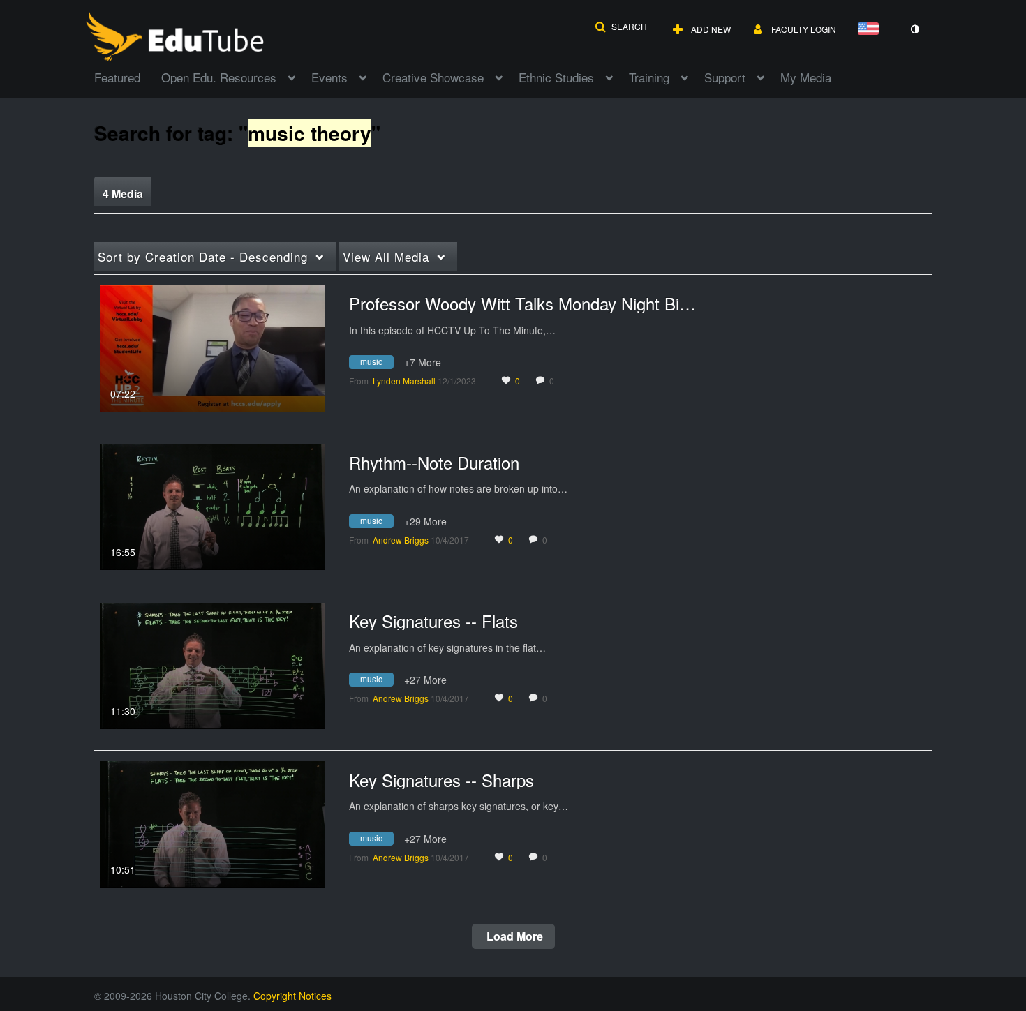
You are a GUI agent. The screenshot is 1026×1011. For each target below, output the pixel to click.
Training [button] (649, 77)
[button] (621, 26)
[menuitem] (127, 76)
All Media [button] (386, 256)
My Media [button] (805, 77)
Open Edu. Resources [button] (218, 77)
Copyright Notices (292, 996)
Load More (513, 936)
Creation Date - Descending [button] (203, 256)
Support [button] (724, 77)
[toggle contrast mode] (914, 29)
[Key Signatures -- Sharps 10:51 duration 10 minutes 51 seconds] (212, 823)
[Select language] (871, 30)
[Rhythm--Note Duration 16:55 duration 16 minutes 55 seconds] (212, 505)
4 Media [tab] (123, 194)
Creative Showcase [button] (433, 77)
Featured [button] (117, 77)
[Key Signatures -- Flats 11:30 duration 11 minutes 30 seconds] (212, 664)
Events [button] (329, 77)
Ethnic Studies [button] (556, 77)
